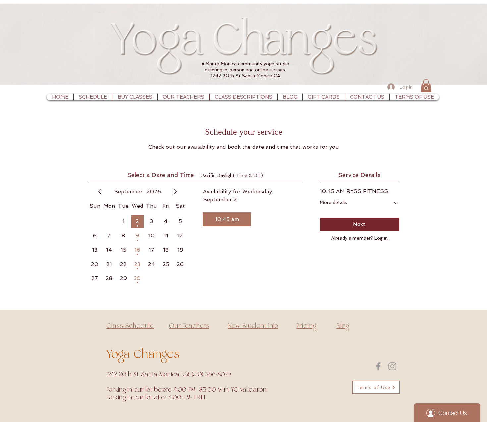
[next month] (175, 192)
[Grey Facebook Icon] (378, 366)
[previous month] (100, 192)
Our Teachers (189, 326)
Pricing (306, 326)
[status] (232, 175)
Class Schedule (130, 326)
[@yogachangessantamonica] (392, 366)
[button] (426, 85)
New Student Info (253, 326)
